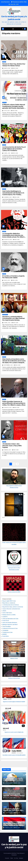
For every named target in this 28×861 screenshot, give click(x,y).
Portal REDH (5, 636)
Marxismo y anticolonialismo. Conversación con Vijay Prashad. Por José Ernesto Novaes (13, 318)
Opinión (4, 61)
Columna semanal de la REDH (14, 591)
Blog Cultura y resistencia (8, 603)
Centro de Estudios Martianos (9, 622)
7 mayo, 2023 (7, 280)
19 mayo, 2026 (7, 68)
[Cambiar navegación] (13, 29)
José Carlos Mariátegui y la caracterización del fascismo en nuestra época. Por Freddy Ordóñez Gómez (13, 193)
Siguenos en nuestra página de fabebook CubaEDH (14, 701)
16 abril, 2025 (7, 153)
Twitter (11, 858)
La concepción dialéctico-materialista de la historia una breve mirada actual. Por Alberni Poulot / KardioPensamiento (13, 236)
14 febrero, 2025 (8, 197)
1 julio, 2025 (7, 110)
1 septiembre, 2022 (8, 365)
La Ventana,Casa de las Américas (10, 605)
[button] (22, 29)
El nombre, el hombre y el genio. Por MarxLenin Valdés (13, 277)
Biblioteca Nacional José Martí (9, 624)
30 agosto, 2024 (8, 239)
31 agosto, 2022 (8, 407)
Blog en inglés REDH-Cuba (9, 601)
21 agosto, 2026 (8, 782)
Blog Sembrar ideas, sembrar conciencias (12, 606)
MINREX (4, 634)
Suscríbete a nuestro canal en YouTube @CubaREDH (14, 755)
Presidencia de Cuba (7, 632)
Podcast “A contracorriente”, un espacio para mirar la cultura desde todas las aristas (14, 567)
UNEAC (4, 610)
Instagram (21, 858)
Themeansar (14, 854)
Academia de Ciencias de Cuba (9, 628)
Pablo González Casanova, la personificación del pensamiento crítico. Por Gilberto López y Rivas (13, 403)
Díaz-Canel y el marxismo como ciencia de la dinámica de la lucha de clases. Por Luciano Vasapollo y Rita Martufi (14, 361)
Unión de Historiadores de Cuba (10, 618)
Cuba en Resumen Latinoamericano (11, 608)
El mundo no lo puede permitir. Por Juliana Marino (13, 794)
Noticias (4, 102)
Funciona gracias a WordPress (10, 853)
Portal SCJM (5, 620)
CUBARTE (4, 616)
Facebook (7, 858)
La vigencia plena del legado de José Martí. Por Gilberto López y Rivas (13, 810)
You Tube (16, 858)
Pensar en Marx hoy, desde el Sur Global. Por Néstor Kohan (13, 64)
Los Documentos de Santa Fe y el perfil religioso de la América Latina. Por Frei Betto (14, 148)
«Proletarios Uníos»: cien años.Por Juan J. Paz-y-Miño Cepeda (12, 445)
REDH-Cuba (15, 68)
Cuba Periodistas (6, 626)
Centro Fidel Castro (7, 612)
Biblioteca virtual (14, 658)
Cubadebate (5, 630)
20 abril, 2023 (7, 322)
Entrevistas (5, 314)
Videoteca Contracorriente (14, 678)
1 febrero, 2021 (7, 449)
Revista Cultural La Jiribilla (8, 614)
